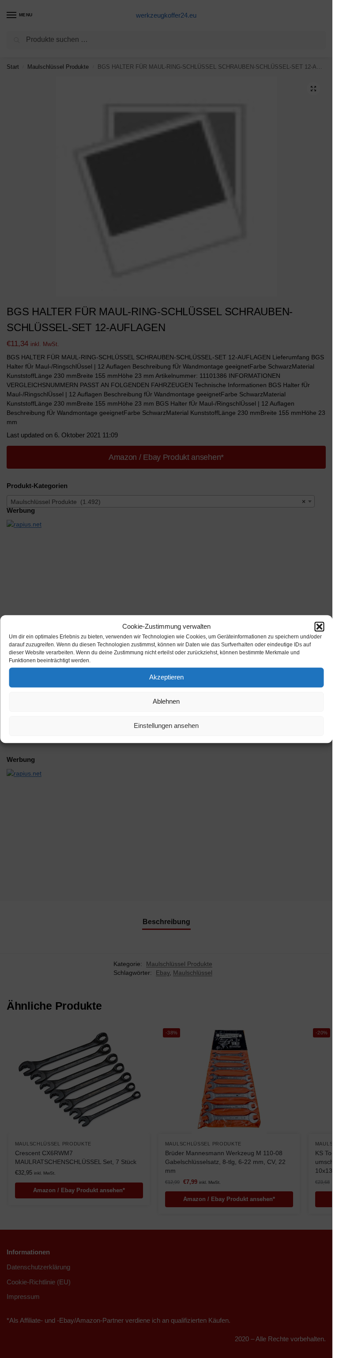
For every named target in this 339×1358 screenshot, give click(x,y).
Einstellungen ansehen (166, 725)
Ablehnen (166, 701)
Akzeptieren (166, 677)
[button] (319, 627)
